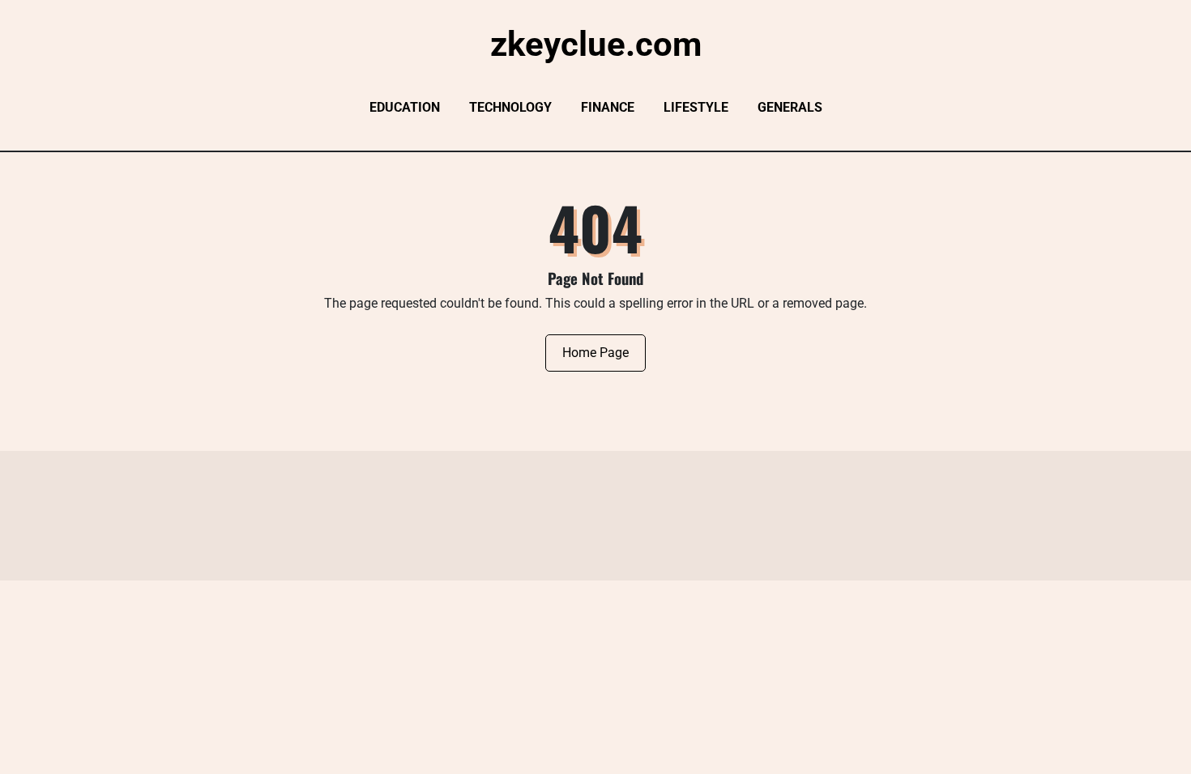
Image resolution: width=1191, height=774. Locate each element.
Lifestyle (696, 107)
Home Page (595, 352)
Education (404, 107)
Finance (607, 107)
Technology (510, 107)
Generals (790, 107)
